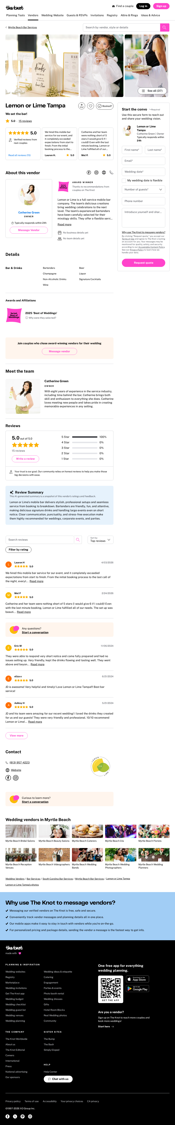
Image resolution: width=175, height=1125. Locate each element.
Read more (64, 224)
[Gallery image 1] (42, 65)
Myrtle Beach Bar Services (22, 27)
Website (16, 770)
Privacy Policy (137, 250)
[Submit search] (164, 27)
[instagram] (96, 172)
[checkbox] (124, 181)
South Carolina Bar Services (58, 878)
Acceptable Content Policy (151, 247)
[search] (78, 540)
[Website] (104, 172)
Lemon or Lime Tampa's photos (22, 884)
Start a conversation (35, 632)
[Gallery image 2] (101, 65)
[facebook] (89, 172)
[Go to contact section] (111, 173)
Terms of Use (128, 239)
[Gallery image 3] (146, 65)
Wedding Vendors (14, 878)
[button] (40, 318)
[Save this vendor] (90, 105)
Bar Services (33, 878)
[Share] (82, 106)
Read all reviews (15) (19, 155)
